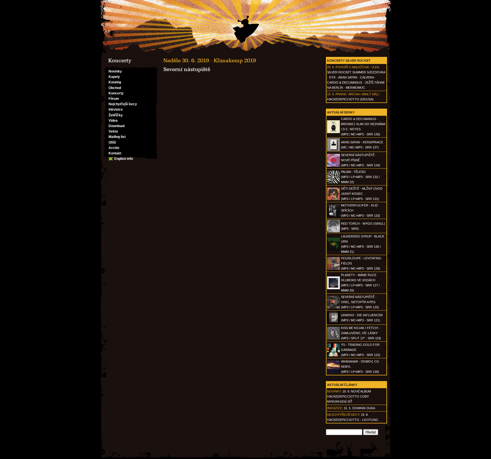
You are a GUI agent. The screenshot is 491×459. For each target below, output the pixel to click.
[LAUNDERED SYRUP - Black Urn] (333, 249)
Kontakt (115, 153)
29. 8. (331, 67)
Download (116, 126)
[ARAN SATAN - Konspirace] (333, 150)
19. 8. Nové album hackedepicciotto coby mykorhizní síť (349, 396)
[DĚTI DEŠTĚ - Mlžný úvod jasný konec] (333, 199)
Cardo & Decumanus (344, 82)
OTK (332, 77)
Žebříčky (116, 115)
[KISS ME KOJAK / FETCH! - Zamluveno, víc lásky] (333, 338)
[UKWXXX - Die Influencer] (333, 322)
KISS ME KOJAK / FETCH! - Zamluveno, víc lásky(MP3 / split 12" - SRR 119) (361, 333)
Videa (113, 121)
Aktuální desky (341, 112)
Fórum (114, 99)
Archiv (114, 148)
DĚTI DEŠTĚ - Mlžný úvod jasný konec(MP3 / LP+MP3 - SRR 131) (361, 193)
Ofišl (112, 142)
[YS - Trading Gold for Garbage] (333, 355)
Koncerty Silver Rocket (349, 60)
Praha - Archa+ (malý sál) (357, 94)
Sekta (113, 131)
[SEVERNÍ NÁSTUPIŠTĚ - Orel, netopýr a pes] (333, 307)
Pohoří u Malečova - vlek (357, 67)
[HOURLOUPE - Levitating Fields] (333, 268)
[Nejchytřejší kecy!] (245, 26)
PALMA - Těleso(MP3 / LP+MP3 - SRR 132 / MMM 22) (360, 177)
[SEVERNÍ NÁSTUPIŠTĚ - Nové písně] (333, 165)
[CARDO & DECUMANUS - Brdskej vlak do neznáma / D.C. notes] (333, 132)
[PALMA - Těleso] (333, 182)
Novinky (115, 71)
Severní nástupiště (186, 69)
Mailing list (117, 137)
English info (123, 159)
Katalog (115, 82)
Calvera (367, 77)
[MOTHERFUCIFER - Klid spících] (333, 216)
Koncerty (116, 93)
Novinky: (334, 391)
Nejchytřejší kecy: (343, 414)
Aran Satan (347, 77)
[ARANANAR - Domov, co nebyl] (333, 372)
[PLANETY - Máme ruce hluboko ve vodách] (333, 288)
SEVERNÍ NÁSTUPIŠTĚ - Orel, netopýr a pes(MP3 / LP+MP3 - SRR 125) (360, 302)
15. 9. (331, 94)
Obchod (115, 88)
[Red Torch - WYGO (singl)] (333, 231)
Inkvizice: (335, 408)
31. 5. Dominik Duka (359, 408)
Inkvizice (116, 109)
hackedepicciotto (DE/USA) (350, 99)
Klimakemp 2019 (235, 60)
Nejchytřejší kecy (123, 104)
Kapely (114, 77)
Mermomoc (355, 87)
